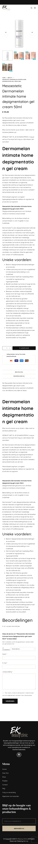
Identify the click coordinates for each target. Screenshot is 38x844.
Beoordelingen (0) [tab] (19, 376)
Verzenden (10, 701)
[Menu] (35, 8)
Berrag (25, 841)
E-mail (4, 663)
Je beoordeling (7, 672)
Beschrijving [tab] (19, 372)
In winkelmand (24, 348)
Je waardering (6, 649)
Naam (4, 654)
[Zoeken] (31, 8)
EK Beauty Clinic (21, 839)
